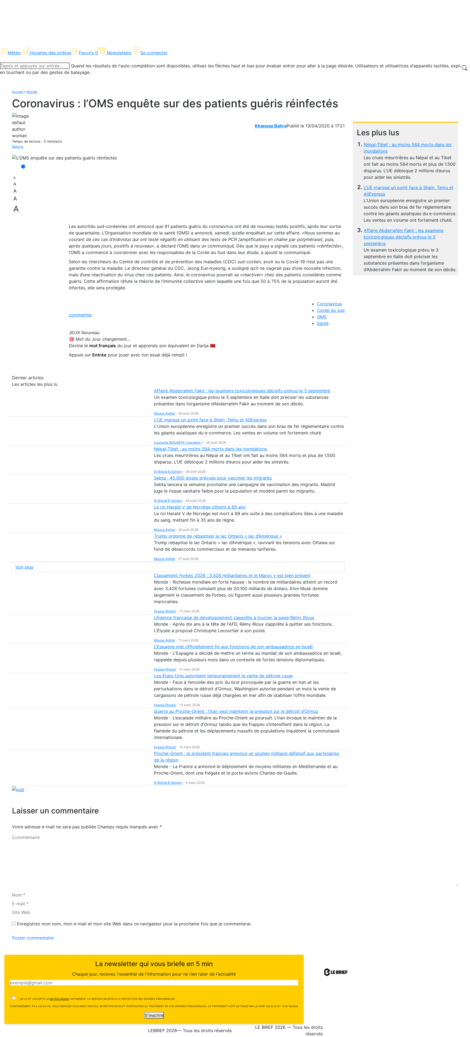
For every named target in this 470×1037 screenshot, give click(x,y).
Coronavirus (329, 303)
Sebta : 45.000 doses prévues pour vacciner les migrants (213, 478)
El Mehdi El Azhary (168, 471)
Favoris (88, 52)
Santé (323, 323)
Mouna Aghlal (164, 413)
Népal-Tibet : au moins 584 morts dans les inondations (210, 449)
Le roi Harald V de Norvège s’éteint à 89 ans (199, 507)
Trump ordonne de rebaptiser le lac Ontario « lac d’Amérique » (218, 536)
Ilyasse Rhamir (165, 611)
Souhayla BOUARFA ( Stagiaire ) (178, 442)
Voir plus (24, 567)
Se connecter (154, 52)
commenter (80, 315)
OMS (322, 316)
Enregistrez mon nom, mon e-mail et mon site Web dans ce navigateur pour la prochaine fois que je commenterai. (134, 923)
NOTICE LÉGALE (59, 998)
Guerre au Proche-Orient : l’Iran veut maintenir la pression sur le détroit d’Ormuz (236, 711)
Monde (32, 92)
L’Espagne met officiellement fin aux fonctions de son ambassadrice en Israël (233, 646)
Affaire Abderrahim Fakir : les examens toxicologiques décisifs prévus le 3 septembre (403, 237)
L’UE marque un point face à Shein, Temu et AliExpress (210, 419)
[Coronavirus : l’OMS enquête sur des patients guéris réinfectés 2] (64, 158)
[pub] (18, 789)
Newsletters (119, 52)
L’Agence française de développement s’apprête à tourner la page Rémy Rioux (234, 617)
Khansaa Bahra (271, 126)
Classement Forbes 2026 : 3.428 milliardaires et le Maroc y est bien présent (232, 575)
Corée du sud (331, 310)
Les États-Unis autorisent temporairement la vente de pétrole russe (223, 675)
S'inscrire (154, 1015)
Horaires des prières (50, 52)
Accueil (17, 92)
